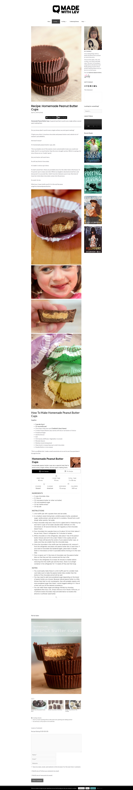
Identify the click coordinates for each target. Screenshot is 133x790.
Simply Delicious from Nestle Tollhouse (64, 589)
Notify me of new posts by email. (42, 775)
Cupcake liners (39, 424)
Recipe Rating (35, 731)
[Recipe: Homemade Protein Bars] (56, 704)
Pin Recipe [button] (69, 471)
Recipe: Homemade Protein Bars (55, 709)
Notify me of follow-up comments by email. (45, 771)
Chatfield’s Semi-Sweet (59, 428)
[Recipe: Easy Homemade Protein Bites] (39, 704)
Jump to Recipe (52, 117)
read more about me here (94, 72)
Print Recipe (63, 117)
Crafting (63, 21)
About (49, 21)
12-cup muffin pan (40, 426)
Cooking (55, 21)
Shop (83, 21)
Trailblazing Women (74, 21)
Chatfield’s (37, 591)
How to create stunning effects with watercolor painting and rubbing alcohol (52, 719)
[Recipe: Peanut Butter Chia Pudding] (73, 704)
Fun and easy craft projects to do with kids (44, 721)
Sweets (39, 718)
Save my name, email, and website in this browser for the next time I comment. (57, 767)
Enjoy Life (48, 589)
